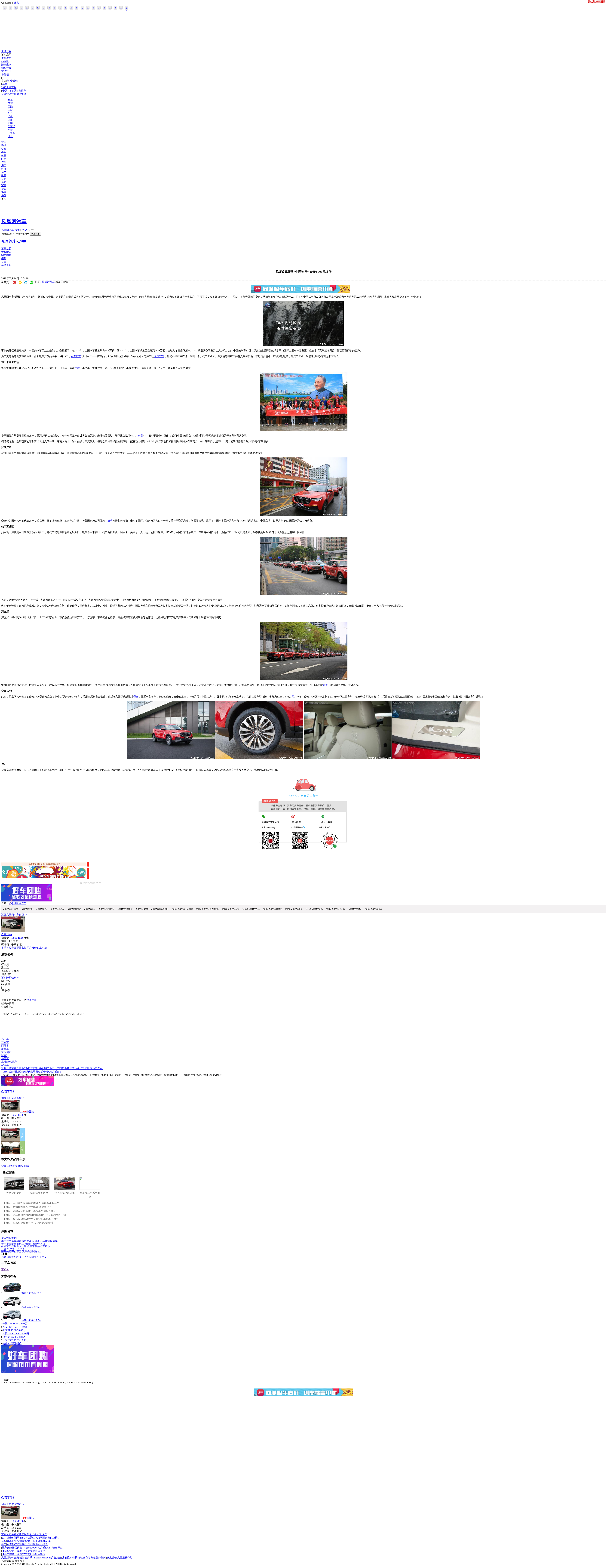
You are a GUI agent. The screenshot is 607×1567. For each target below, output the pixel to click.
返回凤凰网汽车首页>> (14, 914)
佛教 (3, 195)
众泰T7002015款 (355, 909)
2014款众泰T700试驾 (230, 909)
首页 (3, 142)
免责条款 (91, 1557)
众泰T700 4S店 (142, 909)
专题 (4, 90)
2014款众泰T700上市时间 (182, 909)
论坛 (10, 129)
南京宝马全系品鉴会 (90, 1194)
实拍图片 (6, 255)
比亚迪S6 (20, 1071)
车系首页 (6, 248)
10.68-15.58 (17, 1115)
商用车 (22, 90)
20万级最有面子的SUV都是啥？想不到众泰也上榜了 (31, 1537)
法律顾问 (101, 1557)
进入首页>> (17, 1098)
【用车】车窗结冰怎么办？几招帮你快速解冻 (28, 1223)
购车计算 (6, 68)
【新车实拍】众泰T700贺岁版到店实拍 (23, 1551)
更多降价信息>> (10, 977)
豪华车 (5, 1049)
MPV (4, 1055)
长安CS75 (8, 1327)
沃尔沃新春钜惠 (39, 1192)
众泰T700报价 (42, 909)
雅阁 (3, 1068)
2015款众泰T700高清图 (272, 909)
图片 (10, 113)
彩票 (3, 192)
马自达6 (53, 1068)
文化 (3, 178)
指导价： (6, 1115)
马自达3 (5, 1071)
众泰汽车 (8, 241)
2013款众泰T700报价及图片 (207, 909)
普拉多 (76, 1068)
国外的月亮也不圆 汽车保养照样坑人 (21, 1251)
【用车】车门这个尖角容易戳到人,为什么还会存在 (31, 1203)
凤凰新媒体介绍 (10, 1557)
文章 (3, 261)
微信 (15, 80)
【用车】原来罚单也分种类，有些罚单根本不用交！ (32, 1219)
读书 (3, 172)
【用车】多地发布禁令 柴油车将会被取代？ (27, 1207)
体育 (3, 155)
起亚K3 (32, 1068)
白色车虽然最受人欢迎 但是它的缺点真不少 (25, 1246)
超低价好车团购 (596, 1)
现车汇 (11, 126)
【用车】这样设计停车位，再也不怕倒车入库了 (29, 1211)
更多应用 (6, 51)
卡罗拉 (83, 1068)
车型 (10, 109)
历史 (3, 182)
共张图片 (27, 1111)
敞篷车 (5, 1065)
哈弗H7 (7, 1343)
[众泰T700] (303, 345)
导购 (10, 106)
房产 (3, 165)
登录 (3, 94)
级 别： (6, 1118)
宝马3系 (23, 1068)
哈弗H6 (25, 1320)
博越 (24, 1293)
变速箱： (6, 944)
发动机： (6, 1121)
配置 (26, 1165)
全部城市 (127, 8)
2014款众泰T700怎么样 (335, 909)
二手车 (11, 133)
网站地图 (22, 94)
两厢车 (5, 1045)
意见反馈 (112, 1557)
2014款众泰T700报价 (373, 909)
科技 (3, 168)
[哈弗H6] (12, 1320)
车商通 (13, 90)
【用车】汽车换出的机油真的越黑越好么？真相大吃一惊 (34, 1215)
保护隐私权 (78, 1557)
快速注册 (11, 94)
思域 (38, 1068)
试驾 (10, 103)
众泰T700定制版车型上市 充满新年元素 (29, 1541)
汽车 (3, 162)
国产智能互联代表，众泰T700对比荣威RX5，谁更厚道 (32, 1547)
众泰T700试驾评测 (106, 909)
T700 (22, 241)
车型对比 (6, 71)
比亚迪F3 (92, 1068)
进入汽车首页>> (10, 1238)
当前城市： (7, 971)
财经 (3, 149)
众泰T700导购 (89, 909)
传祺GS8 (7, 1323)
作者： (5, 903)
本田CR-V (8, 1333)
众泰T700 (159, 356)
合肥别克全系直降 (64, 1192)
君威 (8, 1068)
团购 (10, 123)
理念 (135, 696)
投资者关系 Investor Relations (35, 1557)
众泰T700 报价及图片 (160, 909)
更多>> (5, 1269)
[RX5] (12, 1306)
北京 (16, 2)
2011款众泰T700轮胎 (314, 909)
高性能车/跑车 (9, 1061)
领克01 (6, 1330)
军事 (3, 185)
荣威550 (56, 1071)
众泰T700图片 (27, 909)
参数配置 (6, 251)
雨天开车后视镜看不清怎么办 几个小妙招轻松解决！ (30, 1241)
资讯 (3, 145)
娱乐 (3, 152)
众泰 (140, 435)
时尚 (3, 158)
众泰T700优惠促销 (124, 909)
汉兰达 (6, 1337)
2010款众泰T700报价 (293, 909)
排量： (5, 941)
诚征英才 (67, 1557)
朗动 (12, 1071)
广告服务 (56, 1557)
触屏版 (5, 61)
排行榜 (5, 74)
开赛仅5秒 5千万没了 (13, 1249)
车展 (4, 84)
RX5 (23, 1306)
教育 (3, 175)
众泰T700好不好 (74, 909)
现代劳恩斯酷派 (34, 1071)
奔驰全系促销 (13, 1192)
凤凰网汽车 (14, 221)
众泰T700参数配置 (10, 909)
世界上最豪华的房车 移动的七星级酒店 (23, 1244)
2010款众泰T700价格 (251, 909)
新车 (10, 100)
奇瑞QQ (47, 1071)
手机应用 (6, 58)
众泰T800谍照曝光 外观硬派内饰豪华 (27, 1544)
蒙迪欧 (15, 1068)
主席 (77, 368)
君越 (100, 1068)
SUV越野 (6, 1052)
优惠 (10, 119)
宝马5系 (62, 1068)
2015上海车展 (8, 87)
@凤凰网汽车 (18, 903)
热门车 (5, 1039)
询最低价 (6, 1098)
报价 (10, 116)
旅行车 (5, 1058)
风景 (325, 685)
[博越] (12, 1293)
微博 (9, 80)
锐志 (69, 1068)
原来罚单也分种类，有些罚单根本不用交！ (25, 1256)
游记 (24, 230)
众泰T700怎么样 (57, 909)
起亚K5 (45, 1068)
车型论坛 (6, 265)
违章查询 (6, 64)
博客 (3, 188)
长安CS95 (8, 1340)
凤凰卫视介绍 (124, 1557)
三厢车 (5, 1042)
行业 (10, 136)
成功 (110, 520)
